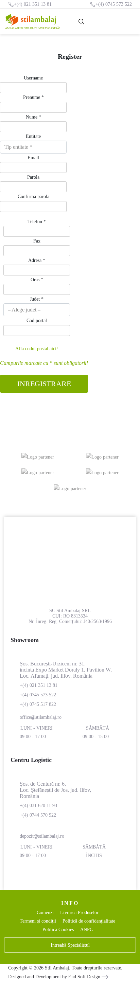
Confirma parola (33, 196)
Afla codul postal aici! (36, 348)
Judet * (36, 299)
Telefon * (37, 221)
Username (33, 78)
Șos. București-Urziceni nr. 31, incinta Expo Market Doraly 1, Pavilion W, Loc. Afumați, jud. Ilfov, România (66, 670)
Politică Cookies (58, 929)
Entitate (33, 136)
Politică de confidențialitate (89, 921)
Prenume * (33, 97)
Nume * (33, 117)
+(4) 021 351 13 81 (33, 4)
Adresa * (36, 260)
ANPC (86, 929)
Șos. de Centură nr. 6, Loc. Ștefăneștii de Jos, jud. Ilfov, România (55, 790)
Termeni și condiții (38, 921)
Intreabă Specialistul (70, 945)
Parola (33, 177)
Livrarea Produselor (79, 912)
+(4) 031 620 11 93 (38, 805)
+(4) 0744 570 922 (38, 815)
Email (33, 157)
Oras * (37, 279)
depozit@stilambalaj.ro (42, 836)
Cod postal (37, 320)
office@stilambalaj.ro (41, 717)
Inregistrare (44, 383)
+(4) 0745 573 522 (113, 4)
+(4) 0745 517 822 (38, 704)
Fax (36, 241)
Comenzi (45, 912)
